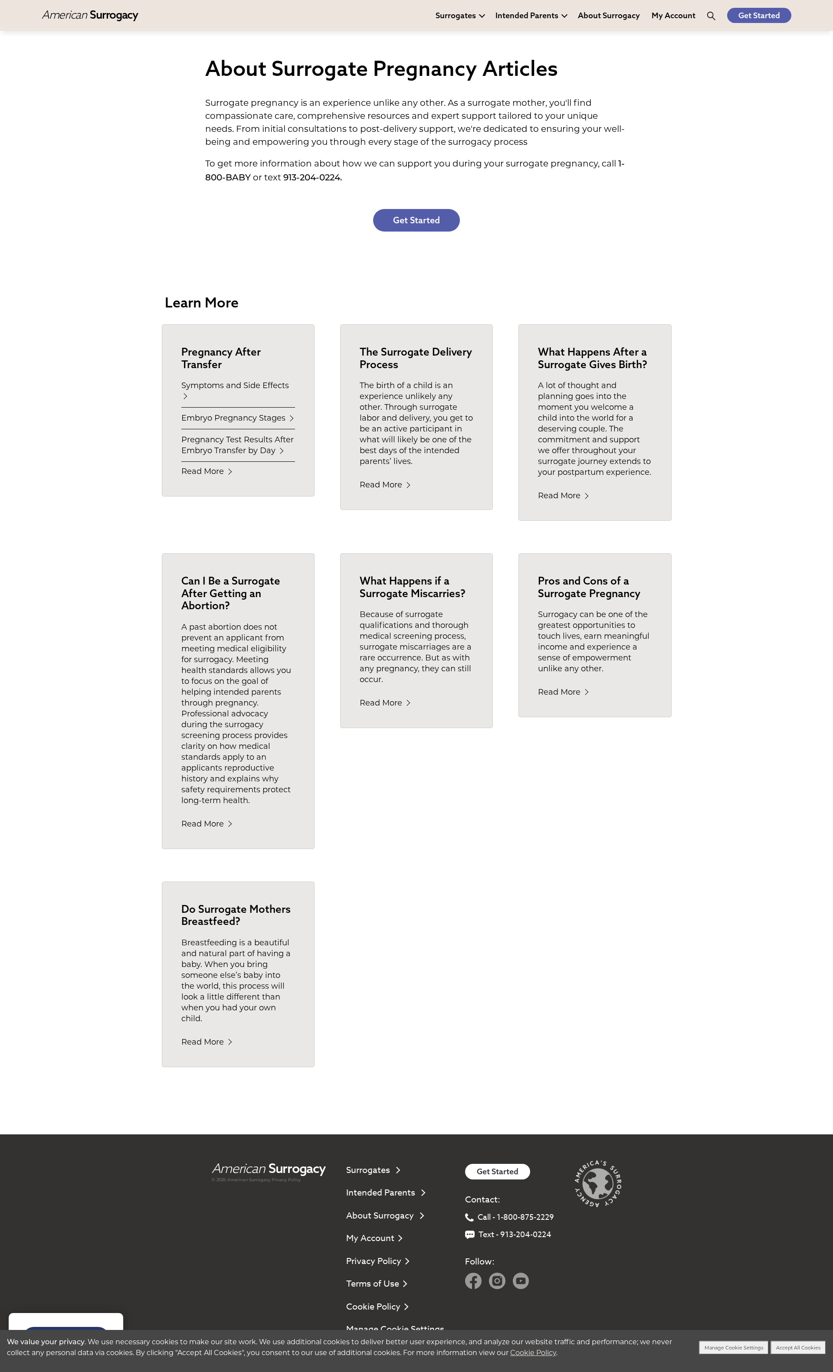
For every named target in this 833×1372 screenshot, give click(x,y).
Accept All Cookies (798, 1348)
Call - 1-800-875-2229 (516, 1217)
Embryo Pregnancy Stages (234, 418)
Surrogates (456, 15)
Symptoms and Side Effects (235, 385)
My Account (370, 1238)
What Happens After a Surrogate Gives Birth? (592, 358)
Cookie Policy (373, 1306)
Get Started (759, 15)
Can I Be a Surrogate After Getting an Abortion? (230, 593)
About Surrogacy (609, 15)
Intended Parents (526, 15)
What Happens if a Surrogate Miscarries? (413, 587)
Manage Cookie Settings (734, 1348)
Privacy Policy (286, 1179)
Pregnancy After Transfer (221, 358)
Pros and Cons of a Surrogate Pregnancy (589, 587)
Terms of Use (372, 1283)
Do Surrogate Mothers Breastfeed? (236, 915)
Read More (203, 471)
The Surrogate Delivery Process (416, 358)
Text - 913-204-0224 (515, 1235)
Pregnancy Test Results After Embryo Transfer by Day (237, 445)
